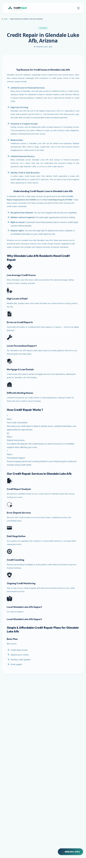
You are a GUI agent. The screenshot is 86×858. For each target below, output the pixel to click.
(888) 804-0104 (70, 852)
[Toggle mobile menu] (78, 8)
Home (5, 19)
